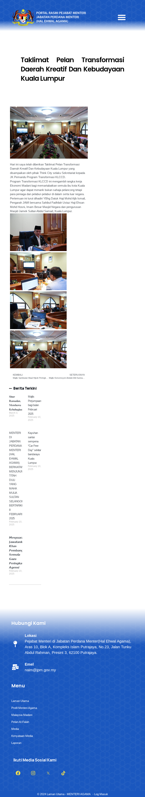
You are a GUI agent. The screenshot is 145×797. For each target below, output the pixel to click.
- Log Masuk (100, 794)
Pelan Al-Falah (20, 721)
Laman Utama (20, 700)
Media (15, 728)
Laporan (16, 742)
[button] (121, 17)
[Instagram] (33, 773)
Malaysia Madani (21, 714)
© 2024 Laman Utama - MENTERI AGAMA (64, 794)
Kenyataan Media (22, 735)
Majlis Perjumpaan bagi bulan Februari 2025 (34, 405)
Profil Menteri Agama (24, 707)
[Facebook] (18, 773)
